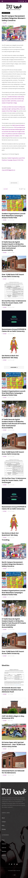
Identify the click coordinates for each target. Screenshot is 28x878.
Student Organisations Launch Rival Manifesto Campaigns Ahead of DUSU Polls (13, 216)
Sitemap (4, 829)
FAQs (3, 825)
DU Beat (5, 22)
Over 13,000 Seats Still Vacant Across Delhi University (13, 275)
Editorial (4, 847)
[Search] (25, 1)
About (3, 818)
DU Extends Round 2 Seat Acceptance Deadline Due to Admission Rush (12, 690)
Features (4, 843)
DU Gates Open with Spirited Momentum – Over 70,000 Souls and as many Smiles (13, 744)
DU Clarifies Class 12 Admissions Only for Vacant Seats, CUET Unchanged (14, 303)
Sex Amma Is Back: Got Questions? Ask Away (10, 357)
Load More (13, 367)
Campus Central (6, 12)
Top (14, 875)
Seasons (4, 855)
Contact (4, 821)
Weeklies (5, 665)
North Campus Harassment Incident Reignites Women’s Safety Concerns (13, 18)
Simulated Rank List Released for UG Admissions (13, 772)
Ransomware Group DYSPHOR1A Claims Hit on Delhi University (14, 330)
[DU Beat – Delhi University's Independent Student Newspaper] (14, 7)
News (3, 840)
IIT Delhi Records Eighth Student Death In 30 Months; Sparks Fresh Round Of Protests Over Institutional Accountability (14, 246)
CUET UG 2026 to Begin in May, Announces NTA (13, 717)
